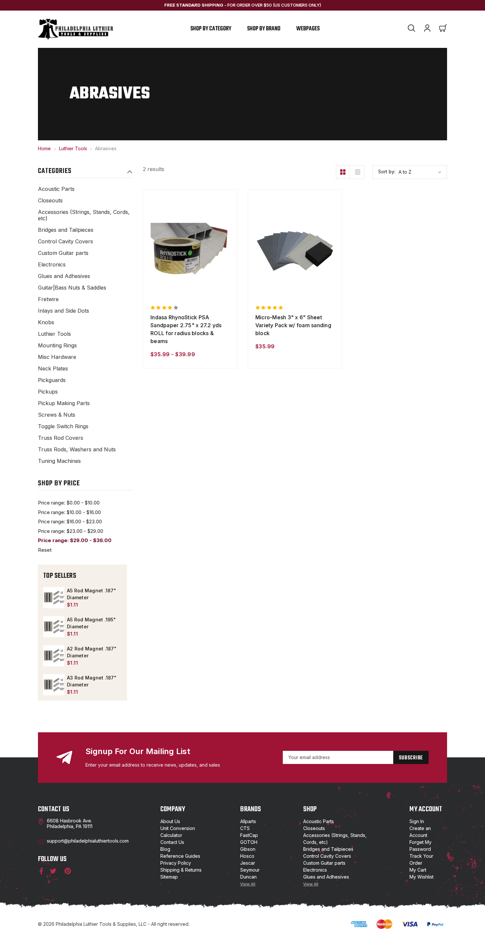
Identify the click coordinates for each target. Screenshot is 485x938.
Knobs (46, 322)
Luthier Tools (54, 334)
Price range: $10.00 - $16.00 (69, 512)
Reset (44, 550)
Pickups (48, 392)
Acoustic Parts (56, 189)
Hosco (247, 856)
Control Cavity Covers (65, 241)
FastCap (249, 835)
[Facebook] (40, 871)
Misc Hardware (57, 357)
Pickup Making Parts (64, 403)
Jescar (247, 863)
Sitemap (169, 877)
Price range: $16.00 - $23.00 (70, 521)
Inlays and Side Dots (63, 311)
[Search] (411, 29)
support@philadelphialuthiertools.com (88, 841)
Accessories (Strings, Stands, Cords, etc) (84, 215)
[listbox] (422, 172)
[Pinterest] (67, 871)
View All (247, 884)
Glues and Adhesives (64, 276)
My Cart (417, 870)
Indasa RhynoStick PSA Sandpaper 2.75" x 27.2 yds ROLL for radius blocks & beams (186, 329)
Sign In (416, 821)
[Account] (427, 29)
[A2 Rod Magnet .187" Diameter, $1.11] (53, 655)
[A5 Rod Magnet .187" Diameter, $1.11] (53, 597)
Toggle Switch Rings (63, 426)
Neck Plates (53, 368)
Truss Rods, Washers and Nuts (77, 449)
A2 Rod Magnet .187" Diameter (91, 652)
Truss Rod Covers (60, 438)
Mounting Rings (57, 345)
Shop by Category (210, 29)
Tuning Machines (59, 461)
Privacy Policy (175, 863)
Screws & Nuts (56, 415)
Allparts (248, 821)
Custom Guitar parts (63, 253)
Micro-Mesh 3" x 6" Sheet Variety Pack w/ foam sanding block (293, 325)
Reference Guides (180, 856)
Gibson (247, 849)
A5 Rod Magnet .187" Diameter (91, 594)
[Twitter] (53, 871)
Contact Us (172, 842)
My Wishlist (421, 877)
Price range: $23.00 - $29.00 (70, 531)
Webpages (308, 29)
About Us (170, 821)
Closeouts (50, 200)
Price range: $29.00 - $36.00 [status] (75, 540)
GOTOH (248, 842)
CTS (245, 828)
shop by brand (263, 29)
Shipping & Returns (181, 870)
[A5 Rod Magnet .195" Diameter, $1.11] (53, 626)
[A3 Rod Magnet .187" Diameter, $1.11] (53, 684)
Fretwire (48, 299)
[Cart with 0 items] (443, 29)
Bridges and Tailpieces (65, 230)
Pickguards (52, 380)
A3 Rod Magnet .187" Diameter (91, 681)
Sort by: (387, 171)
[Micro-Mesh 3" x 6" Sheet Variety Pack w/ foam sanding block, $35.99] (295, 249)
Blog (165, 849)
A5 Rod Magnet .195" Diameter (91, 623)
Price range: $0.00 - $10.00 (69, 503)
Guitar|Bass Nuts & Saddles (72, 288)
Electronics (52, 264)
